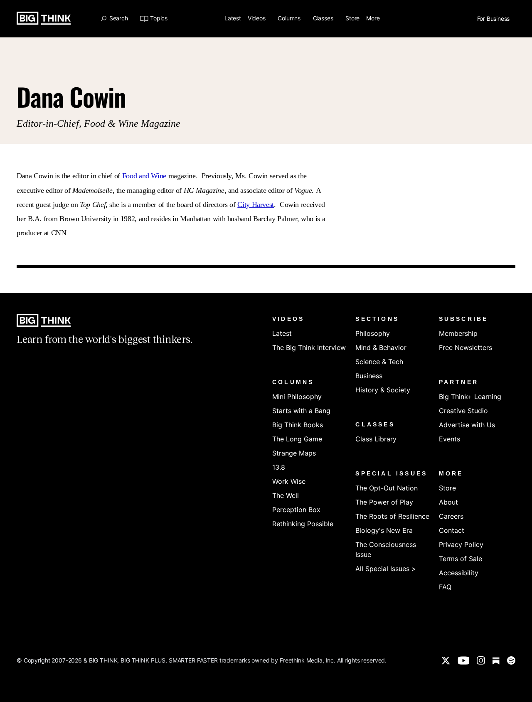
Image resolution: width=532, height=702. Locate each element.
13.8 (278, 467)
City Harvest (255, 204)
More (373, 18)
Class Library (376, 439)
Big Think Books (297, 425)
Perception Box (296, 509)
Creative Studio (463, 410)
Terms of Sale (460, 558)
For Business (494, 19)
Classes (324, 18)
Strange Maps (294, 453)
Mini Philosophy (297, 396)
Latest (232, 18)
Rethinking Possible (302, 524)
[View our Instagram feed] (481, 660)
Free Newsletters (465, 347)
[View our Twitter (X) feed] (445, 660)
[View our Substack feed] (496, 660)
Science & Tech (379, 361)
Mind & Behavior (380, 347)
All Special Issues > (385, 568)
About (448, 502)
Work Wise (288, 481)
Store (352, 18)
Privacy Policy (461, 544)
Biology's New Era (384, 530)
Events (449, 439)
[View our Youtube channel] (463, 660)
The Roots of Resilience (392, 516)
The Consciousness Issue (385, 549)
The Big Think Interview (309, 347)
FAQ (445, 587)
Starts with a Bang (301, 410)
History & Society (382, 390)
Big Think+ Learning (470, 396)
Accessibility (458, 573)
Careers (451, 516)
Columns (290, 18)
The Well (285, 495)
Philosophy (372, 333)
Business (368, 376)
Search (118, 18)
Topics (158, 18)
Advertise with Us (467, 425)
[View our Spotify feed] (511, 660)
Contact (451, 530)
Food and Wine (144, 176)
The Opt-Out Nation (386, 488)
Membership (458, 333)
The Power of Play (384, 502)
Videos (257, 18)
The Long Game (297, 439)
